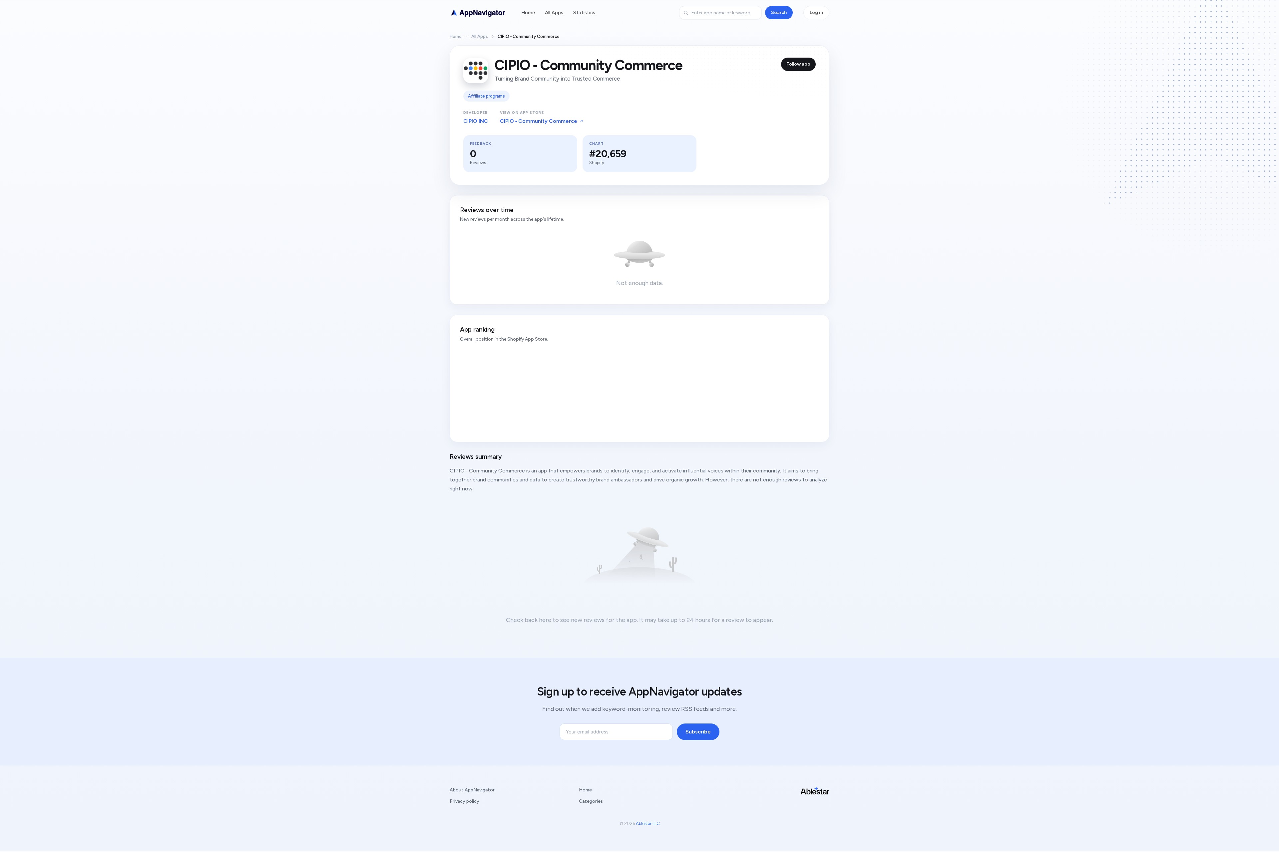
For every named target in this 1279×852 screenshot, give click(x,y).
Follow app (798, 64)
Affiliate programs (486, 96)
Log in (816, 12)
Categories (591, 801)
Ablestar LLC (648, 823)
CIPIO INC (475, 121)
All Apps (554, 13)
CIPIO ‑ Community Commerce (538, 121)
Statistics (584, 13)
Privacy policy (464, 801)
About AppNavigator (472, 790)
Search (779, 12)
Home (528, 13)
